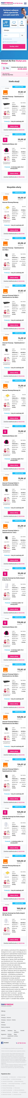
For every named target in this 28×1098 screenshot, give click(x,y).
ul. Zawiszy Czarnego (21, 1077)
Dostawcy (10, 1030)
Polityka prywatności (11, 1035)
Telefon (3, 1022)
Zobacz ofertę (14, 126)
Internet (3, 1015)
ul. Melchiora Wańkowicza (18, 1090)
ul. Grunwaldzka (4, 1077)
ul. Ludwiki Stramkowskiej (6, 1090)
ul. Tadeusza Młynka (5, 1079)
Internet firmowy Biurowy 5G (11, 390)
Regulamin (3, 1034)
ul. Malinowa (4, 1083)
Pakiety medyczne (5, 1027)
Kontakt (22, 1030)
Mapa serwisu (16, 1035)
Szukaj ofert (14, 46)
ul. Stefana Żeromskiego (16, 1079)
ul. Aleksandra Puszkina (6, 1094)
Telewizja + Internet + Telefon (8, 1020)
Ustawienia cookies (6, 1038)
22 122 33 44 (20, 130)
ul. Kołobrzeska (12, 1077)
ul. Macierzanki (16, 1087)
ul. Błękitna (23, 1083)
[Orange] (8, 92)
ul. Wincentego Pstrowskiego (14, 1083)
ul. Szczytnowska (22, 1092)
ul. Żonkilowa (15, 1092)
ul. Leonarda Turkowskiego (7, 1081)
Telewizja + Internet (6, 1017)
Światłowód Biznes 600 (9, 436)
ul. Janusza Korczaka (16, 1094)
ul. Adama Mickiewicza (18, 1081)
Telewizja (3, 1024)
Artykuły (3, 1030)
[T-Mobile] (8, 140)
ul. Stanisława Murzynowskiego (7, 1085)
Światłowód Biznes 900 (9, 627)
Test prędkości (16, 1031)
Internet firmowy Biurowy (10, 202)
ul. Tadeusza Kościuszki (6, 1092)
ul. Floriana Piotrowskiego (6, 1087)
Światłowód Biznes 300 (9, 144)
